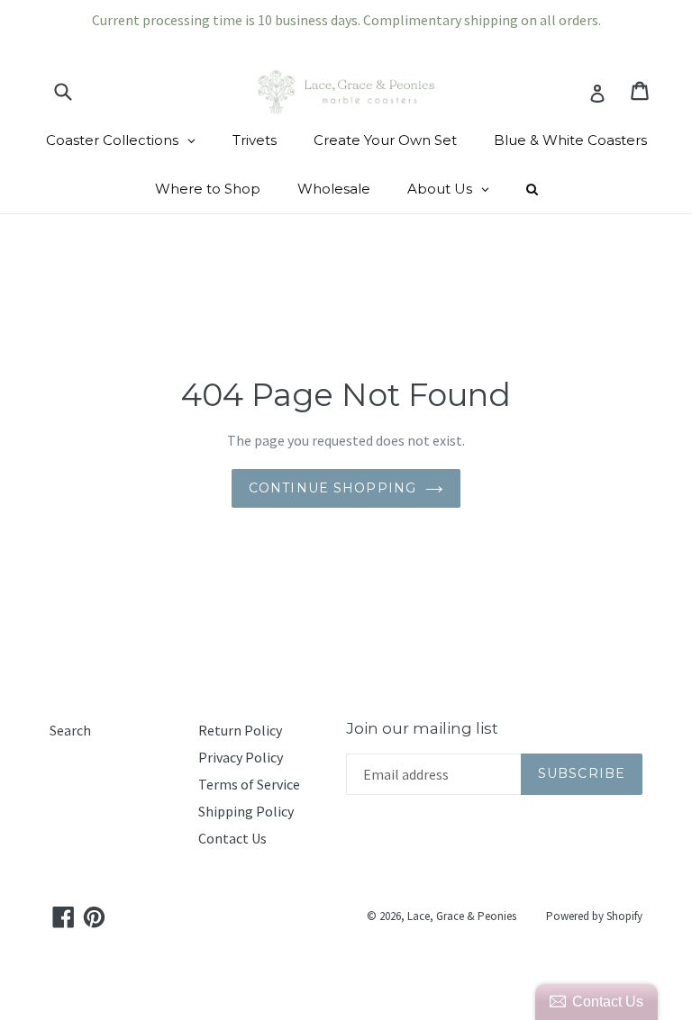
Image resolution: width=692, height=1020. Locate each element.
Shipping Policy (246, 811)
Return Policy (240, 730)
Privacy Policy (240, 757)
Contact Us (232, 838)
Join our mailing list (422, 728)
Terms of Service (249, 784)
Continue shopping (332, 488)
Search (70, 730)
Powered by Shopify (594, 916)
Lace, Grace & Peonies (461, 916)
